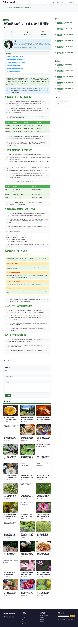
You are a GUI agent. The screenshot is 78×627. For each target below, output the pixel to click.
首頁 (47, 2)
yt (10, 617)
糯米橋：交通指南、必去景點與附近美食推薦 (10, 554)
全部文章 (42, 621)
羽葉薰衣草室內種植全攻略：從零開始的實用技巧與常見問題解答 (10, 593)
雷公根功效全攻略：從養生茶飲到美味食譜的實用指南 (27, 535)
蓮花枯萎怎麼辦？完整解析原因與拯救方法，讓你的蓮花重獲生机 (10, 516)
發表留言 (8, 395)
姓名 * (6, 370)
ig (7, 617)
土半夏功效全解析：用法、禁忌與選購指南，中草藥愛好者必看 (27, 496)
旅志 (58, 2)
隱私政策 (42, 617)
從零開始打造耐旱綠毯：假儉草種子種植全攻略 (43, 534)
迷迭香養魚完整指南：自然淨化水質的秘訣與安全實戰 (10, 496)
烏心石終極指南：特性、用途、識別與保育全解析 (27, 515)
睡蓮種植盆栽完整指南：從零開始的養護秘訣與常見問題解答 (27, 555)
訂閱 (72, 616)
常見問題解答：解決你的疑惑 (13, 65)
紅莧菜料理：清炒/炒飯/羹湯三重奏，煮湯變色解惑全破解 (65, 23)
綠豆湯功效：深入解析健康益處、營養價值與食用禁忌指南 (27, 438)
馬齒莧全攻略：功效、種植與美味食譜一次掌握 (43, 476)
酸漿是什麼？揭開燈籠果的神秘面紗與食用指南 (43, 592)
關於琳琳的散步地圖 (44, 615)
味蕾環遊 (52, 2)
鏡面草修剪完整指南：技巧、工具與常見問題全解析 (27, 458)
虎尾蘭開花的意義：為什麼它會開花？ (15, 56)
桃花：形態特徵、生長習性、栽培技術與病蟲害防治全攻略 (43, 574)
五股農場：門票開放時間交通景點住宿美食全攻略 (10, 457)
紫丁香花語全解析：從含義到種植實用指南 (10, 573)
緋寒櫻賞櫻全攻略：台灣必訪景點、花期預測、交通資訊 (27, 593)
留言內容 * (7, 382)
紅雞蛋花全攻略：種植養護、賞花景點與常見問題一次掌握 (10, 438)
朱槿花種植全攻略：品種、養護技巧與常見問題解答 (27, 477)
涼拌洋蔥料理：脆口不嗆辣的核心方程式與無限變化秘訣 (43, 555)
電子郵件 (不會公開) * (9, 376)
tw (13, 617)
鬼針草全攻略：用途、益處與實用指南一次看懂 (43, 495)
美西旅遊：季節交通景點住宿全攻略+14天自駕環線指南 (43, 419)
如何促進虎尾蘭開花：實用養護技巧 (15, 59)
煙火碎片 (64, 2)
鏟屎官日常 (71, 2)
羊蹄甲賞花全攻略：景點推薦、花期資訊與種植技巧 (43, 516)
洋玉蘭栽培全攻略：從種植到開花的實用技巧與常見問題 (10, 535)
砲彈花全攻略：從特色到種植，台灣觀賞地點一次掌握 (43, 458)
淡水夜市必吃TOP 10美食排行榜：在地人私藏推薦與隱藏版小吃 (43, 438)
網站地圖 (42, 619)
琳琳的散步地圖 (9, 613)
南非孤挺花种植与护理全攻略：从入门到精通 (27, 573)
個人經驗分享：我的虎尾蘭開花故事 (15, 68)
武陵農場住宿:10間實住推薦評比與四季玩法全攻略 (27, 418)
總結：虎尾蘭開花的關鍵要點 (13, 71)
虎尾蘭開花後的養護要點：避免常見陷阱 (16, 62)
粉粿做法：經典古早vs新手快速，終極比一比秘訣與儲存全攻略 (10, 419)
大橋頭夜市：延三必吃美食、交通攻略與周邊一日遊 (10, 477)
